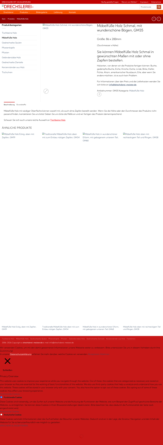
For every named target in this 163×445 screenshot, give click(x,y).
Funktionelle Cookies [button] (10, 394)
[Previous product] (159, 19)
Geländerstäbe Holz (11, 57)
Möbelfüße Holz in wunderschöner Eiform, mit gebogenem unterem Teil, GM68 (101, 328)
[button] (46, 91)
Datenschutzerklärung (20, 354)
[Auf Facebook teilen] (99, 94)
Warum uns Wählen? (129, 2)
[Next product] (154, 19)
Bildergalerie (41, 12)
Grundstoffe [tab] (21, 105)
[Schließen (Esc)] (24, 429)
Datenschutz (156, 2)
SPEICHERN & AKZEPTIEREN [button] (14, 425)
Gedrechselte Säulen (12, 42)
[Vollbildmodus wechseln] (10, 429)
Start (3, 19)
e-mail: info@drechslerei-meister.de (58, 342)
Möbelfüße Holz (22, 19)
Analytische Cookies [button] (9, 411)
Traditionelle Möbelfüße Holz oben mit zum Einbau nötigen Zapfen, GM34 (60, 328)
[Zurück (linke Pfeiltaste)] (2, 440)
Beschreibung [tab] (9, 105)
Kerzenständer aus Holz (13, 67)
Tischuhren (7, 72)
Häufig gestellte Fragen (110, 2)
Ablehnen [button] (105, 354)
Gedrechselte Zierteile (12, 62)
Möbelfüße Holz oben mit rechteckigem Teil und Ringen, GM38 (141, 328)
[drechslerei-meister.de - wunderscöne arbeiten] (23, 7)
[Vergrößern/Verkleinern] (2, 429)
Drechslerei (8, 12)
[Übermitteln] (159, 7)
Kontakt (72, 12)
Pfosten (5, 52)
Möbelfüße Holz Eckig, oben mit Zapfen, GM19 (19, 328)
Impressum (144, 2)
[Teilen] (17, 429)
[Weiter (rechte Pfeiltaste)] (10, 440)
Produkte (24, 12)
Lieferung (58, 12)
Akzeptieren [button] (94, 354)
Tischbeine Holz (9, 33)
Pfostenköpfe (8, 47)
